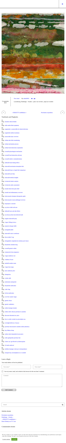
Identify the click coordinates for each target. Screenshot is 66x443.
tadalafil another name (10, 263)
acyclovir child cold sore (11, 207)
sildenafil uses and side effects (12, 211)
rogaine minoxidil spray (11, 218)
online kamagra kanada (11, 308)
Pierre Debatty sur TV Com (9, 421)
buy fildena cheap (9, 330)
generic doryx (8, 300)
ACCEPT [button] (14, 439)
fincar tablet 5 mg (9, 237)
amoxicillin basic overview (12, 136)
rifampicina (8, 274)
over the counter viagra (11, 296)
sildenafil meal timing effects (12, 162)
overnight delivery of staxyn (12, 323)
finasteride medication (10, 285)
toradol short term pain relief (12, 188)
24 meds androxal (9, 345)
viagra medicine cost (10, 255)
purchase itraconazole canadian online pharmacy (17, 326)
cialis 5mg (7, 289)
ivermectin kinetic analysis (11, 181)
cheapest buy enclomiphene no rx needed (15, 352)
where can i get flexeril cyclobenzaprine (15, 341)
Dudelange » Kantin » (7, 417)
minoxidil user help (10, 174)
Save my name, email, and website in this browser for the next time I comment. (24, 371)
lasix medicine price (10, 270)
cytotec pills (8, 278)
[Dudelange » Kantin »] (33, 53)
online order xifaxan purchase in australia (15, 311)
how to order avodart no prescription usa (15, 319)
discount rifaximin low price (12, 315)
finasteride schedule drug (11, 244)
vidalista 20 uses (9, 259)
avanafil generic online (10, 248)
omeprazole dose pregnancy (12, 252)
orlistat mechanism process (11, 144)
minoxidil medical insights (11, 177)
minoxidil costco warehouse (12, 233)
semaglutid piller (9, 229)
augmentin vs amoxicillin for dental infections (16, 129)
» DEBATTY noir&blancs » (19, 112)
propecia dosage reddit (10, 226)
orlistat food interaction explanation (14, 147)
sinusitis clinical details (10, 121)
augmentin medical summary (12, 133)
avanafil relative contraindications (13, 159)
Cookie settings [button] (6, 439)
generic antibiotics (9, 304)
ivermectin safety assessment (12, 185)
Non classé (16, 98)
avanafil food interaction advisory (13, 155)
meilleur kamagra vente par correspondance (16, 349)
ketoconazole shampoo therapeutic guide (15, 196)
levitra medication (9, 293)
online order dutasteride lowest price (14, 334)
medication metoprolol (10, 282)
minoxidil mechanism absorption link (14, 166)
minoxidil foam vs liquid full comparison (15, 170)
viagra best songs (9, 267)
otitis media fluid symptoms (12, 125)
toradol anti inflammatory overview (14, 192)
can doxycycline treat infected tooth (14, 215)
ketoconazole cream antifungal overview (15, 200)
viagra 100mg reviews (10, 222)
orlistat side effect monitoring (12, 140)
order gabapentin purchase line (12, 337)
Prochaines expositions (47, 112)
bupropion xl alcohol (10, 203)
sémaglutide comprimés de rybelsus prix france (17, 241)
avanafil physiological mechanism (13, 151)
